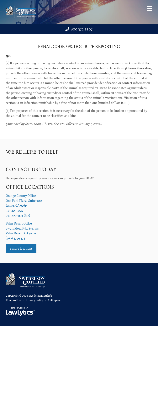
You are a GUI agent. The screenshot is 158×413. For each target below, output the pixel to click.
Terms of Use (14, 300)
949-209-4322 (14, 211)
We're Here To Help (32, 152)
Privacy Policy (35, 300)
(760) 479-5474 (15, 238)
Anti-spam (54, 300)
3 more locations (21, 249)
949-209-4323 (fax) (18, 215)
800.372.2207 (82, 29)
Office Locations (30, 187)
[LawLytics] (20, 311)
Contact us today (31, 169)
